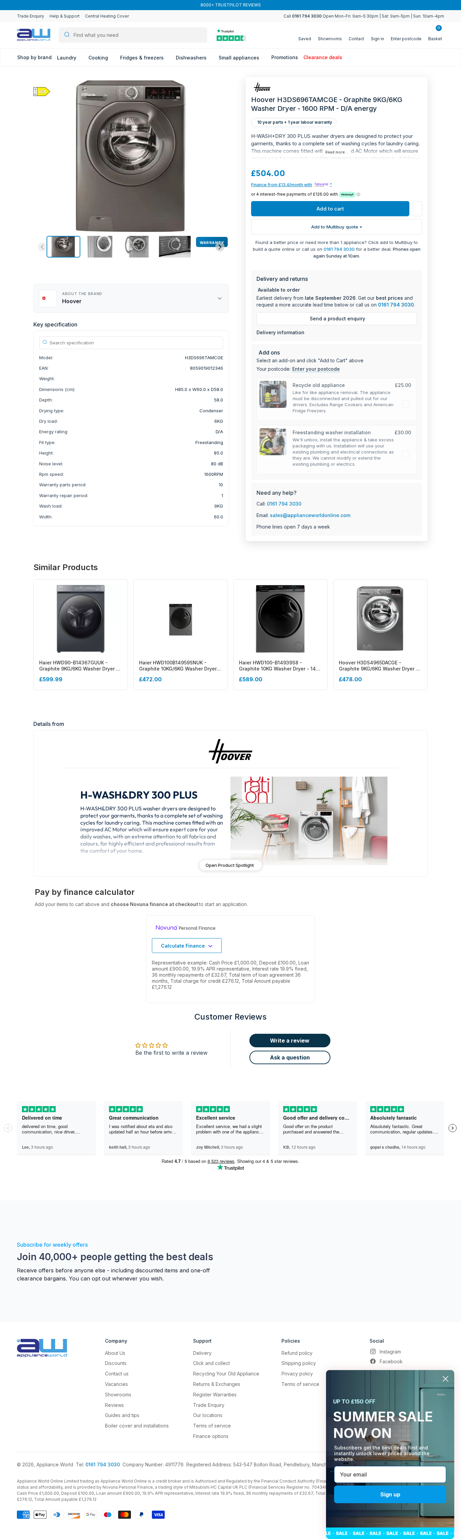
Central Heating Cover (107, 16)
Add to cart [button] (330, 208)
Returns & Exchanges (216, 1384)
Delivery (202, 1353)
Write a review (289, 1040)
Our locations (207, 1415)
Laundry (67, 57)
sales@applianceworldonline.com (310, 515)
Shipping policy (298, 1363)
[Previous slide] (42, 246)
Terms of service (212, 1425)
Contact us (117, 1373)
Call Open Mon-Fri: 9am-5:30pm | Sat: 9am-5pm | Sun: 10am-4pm (363, 16)
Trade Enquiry (30, 16)
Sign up (390, 1494)
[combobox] (133, 35)
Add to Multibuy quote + (336, 226)
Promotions (284, 57)
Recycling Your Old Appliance (226, 1373)
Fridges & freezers (142, 57)
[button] (63, 247)
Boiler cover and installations (137, 1425)
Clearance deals (322, 57)
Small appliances (240, 57)
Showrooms (118, 1394)
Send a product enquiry (337, 318)
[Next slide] (219, 246)
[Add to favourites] (417, 208)
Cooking (98, 57)
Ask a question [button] (290, 1057)
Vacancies (116, 1384)
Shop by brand (34, 57)
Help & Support (65, 16)
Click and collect (211, 1363)
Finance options (210, 1436)
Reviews (114, 1405)
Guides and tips (122, 1415)
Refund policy (297, 1353)
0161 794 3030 (339, 249)
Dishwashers (192, 57)
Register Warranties (215, 1394)
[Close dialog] (445, 1379)
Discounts (116, 1363)
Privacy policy (297, 1373)
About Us (115, 1353)
